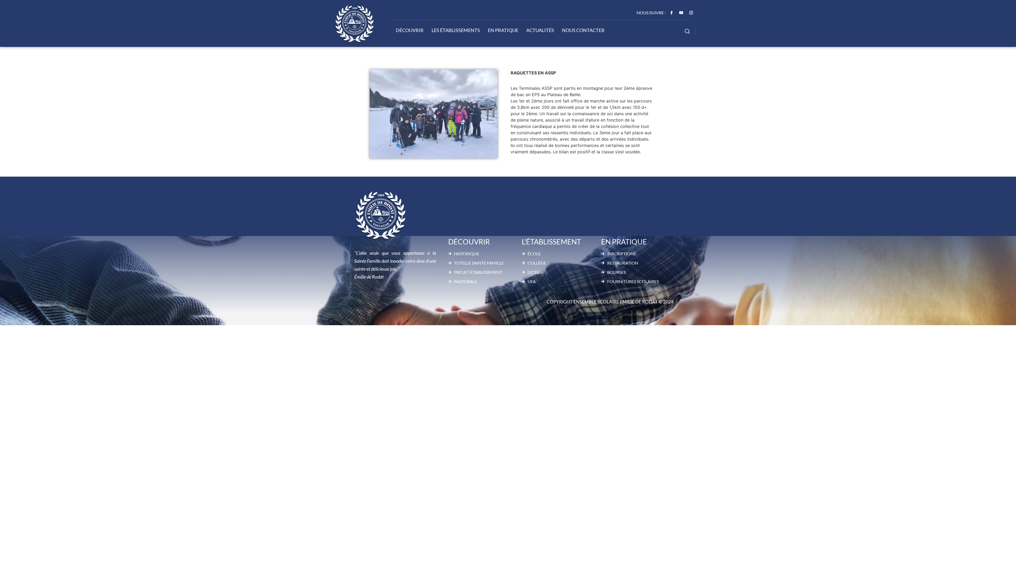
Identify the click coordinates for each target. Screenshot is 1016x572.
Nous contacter (583, 30)
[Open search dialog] (687, 32)
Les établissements (456, 30)
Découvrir (410, 30)
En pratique (503, 30)
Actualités (540, 30)
